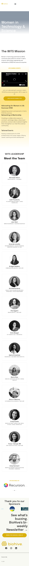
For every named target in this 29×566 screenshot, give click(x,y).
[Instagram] (11, 548)
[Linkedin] (16, 548)
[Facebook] (6, 548)
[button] (15, 4)
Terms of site (4, 557)
